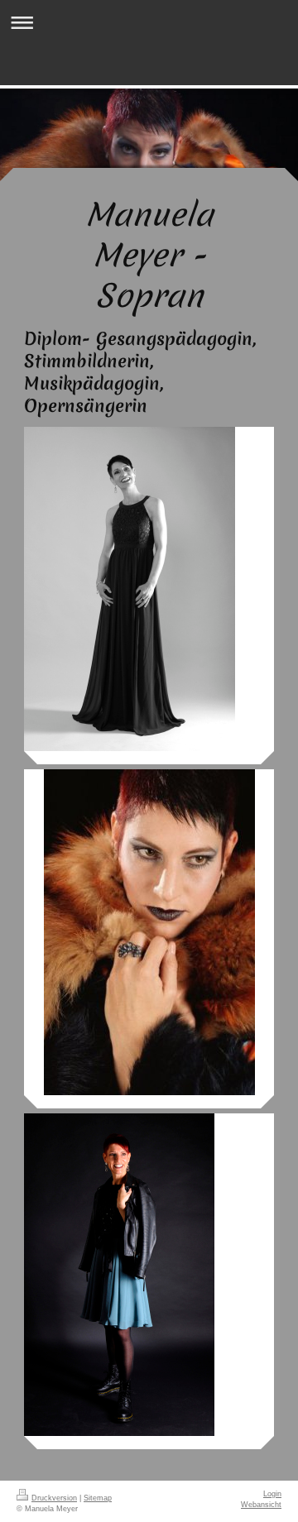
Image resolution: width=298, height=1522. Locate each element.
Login (272, 1494)
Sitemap (98, 1498)
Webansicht (261, 1504)
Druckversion (54, 1498)
